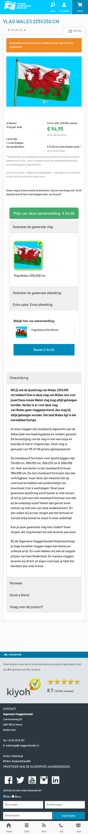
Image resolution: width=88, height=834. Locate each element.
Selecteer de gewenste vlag (33, 226)
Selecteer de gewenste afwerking (37, 292)
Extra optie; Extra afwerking (32, 304)
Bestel (44, 349)
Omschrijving (19, 377)
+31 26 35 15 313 (15, 740)
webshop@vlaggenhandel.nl (22, 745)
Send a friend (19, 595)
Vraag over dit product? (26, 606)
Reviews (16, 583)
